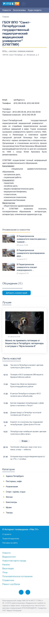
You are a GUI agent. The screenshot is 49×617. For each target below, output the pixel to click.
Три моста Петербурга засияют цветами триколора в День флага (26, 366)
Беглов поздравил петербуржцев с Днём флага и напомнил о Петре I (27, 404)
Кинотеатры (11, 502)
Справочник (8, 580)
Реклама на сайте (9, 543)
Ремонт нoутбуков (11, 584)
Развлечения (12, 486)
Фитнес (9, 497)
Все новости (45, 359)
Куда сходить (35, 10)
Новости (6, 10)
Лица (4, 572)
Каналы (6, 565)
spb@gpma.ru (19, 100)
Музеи (9, 507)
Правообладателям (10, 538)
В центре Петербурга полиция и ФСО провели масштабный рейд (25, 394)
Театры (9, 513)
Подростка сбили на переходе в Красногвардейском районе (23, 385)
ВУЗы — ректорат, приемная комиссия (17, 51)
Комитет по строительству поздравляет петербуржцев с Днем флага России (26, 423)
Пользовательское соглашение (17, 576)
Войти (45, 3)
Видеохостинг (9, 557)
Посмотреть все (12, 286)
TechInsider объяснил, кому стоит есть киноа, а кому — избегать (26, 448)
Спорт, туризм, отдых (15, 492)
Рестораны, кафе (14, 481)
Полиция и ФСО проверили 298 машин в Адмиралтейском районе (26, 375)
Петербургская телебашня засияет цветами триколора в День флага (28, 432)
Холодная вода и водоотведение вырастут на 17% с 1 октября (27, 457)
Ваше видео (8, 568)
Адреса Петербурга (15, 476)
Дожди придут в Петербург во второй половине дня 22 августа (25, 413)
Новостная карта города (14, 561)
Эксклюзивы (19, 10)
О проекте (6, 534)
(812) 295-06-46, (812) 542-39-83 (26, 103)
